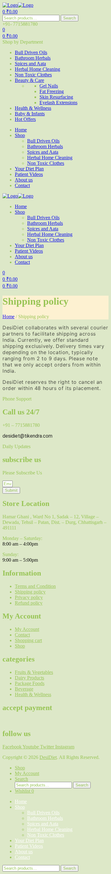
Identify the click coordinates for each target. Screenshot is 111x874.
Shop (20, 807)
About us (24, 851)
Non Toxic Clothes (45, 835)
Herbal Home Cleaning (49, 829)
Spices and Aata (42, 823)
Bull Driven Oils (43, 812)
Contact (22, 857)
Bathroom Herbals (45, 818)
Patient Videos (29, 846)
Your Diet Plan (29, 840)
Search (69, 18)
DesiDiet (48, 757)
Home (8, 316)
